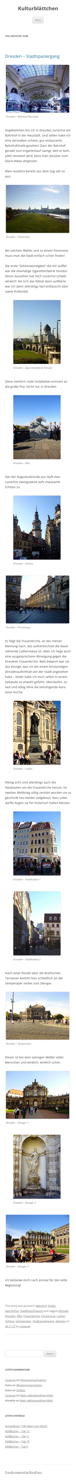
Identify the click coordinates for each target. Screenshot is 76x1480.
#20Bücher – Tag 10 (17, 1441)
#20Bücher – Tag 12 (17, 1431)
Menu (38, 20)
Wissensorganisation (33, 1380)
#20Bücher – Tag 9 (16, 1446)
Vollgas (20, 1390)
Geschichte (12, 1311)
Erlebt (52, 1306)
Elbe (19, 1316)
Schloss (9, 1321)
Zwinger (60, 1321)
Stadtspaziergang (43, 1321)
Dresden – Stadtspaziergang (32, 56)
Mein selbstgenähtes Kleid (36, 1395)
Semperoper (23, 1321)
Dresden (10, 1316)
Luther (61, 1316)
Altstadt (63, 1311)
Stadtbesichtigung (31, 1311)
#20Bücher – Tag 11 (17, 1436)
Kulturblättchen (38, 8)
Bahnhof (41, 1306)
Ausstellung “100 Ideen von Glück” (26, 1426)
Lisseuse (25, 1326)
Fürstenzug (48, 1316)
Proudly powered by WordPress (23, 1472)
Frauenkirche (31, 1316)
